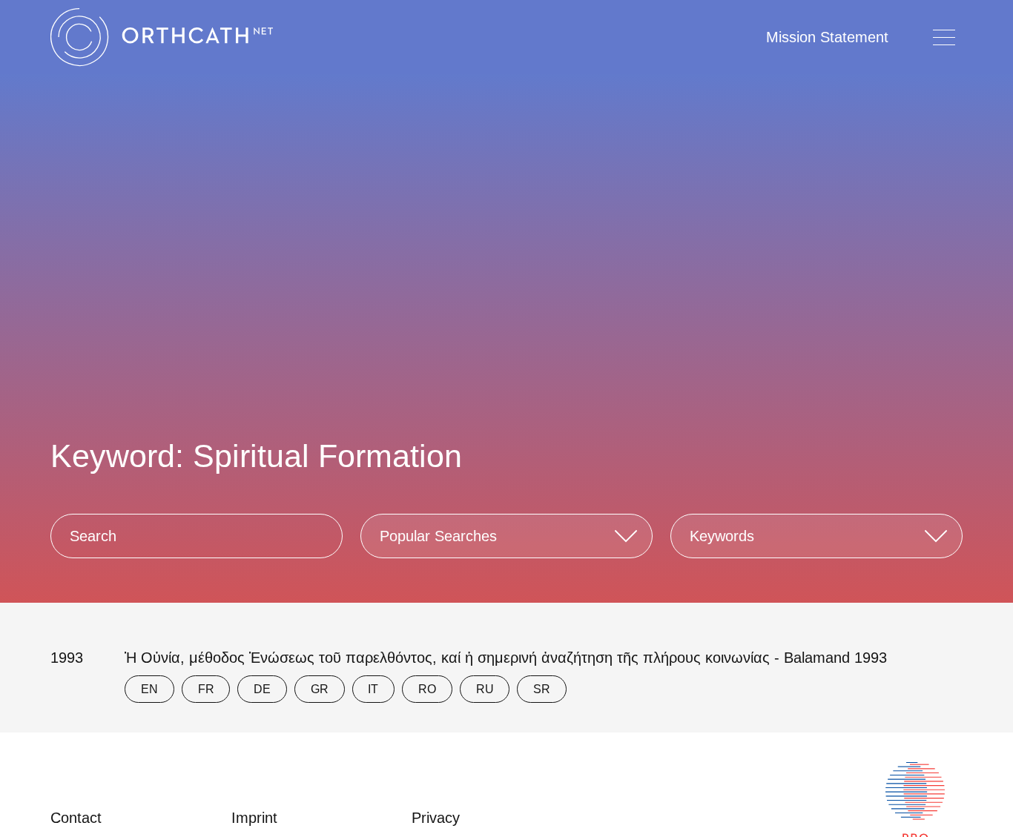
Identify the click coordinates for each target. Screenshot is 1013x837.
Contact (76, 818)
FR (206, 689)
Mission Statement (827, 37)
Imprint (254, 818)
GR (320, 689)
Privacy (436, 818)
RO (427, 689)
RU (485, 689)
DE (262, 689)
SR (541, 689)
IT (373, 689)
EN (149, 689)
